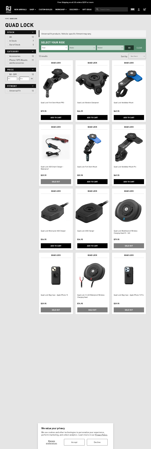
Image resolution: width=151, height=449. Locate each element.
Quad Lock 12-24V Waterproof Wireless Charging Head (90, 296)
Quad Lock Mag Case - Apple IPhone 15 (54, 295)
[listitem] (20, 74)
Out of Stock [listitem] (14, 44)
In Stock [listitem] (13, 41)
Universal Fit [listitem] (15, 90)
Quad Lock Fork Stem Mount (87, 167)
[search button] (97, 9)
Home (7, 18)
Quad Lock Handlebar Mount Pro (125, 167)
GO (32, 78)
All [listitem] (10, 37)
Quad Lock (56, 63)
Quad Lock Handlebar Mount (123, 103)
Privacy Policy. (101, 435)
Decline (97, 442)
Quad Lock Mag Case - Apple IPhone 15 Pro (129, 295)
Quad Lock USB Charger (85, 231)
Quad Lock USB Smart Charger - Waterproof (52, 168)
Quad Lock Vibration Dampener (88, 103)
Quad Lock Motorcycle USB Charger (53, 231)
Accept (74, 442)
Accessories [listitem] (14, 56)
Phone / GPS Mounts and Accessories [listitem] (18, 61)
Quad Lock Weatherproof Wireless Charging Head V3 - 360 (125, 232)
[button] (60, 9)
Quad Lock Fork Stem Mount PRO (52, 103)
